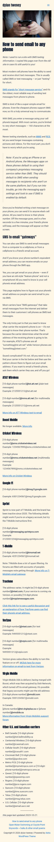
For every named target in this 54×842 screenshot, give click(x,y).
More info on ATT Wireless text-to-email (22, 412)
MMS (38, 136)
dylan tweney (12, 5)
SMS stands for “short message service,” (23, 89)
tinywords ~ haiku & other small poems (27, 828)
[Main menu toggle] (48, 5)
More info (27, 426)
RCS (48, 136)
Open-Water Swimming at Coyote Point (27, 825)
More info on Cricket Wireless (17, 475)
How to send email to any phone (27, 821)
